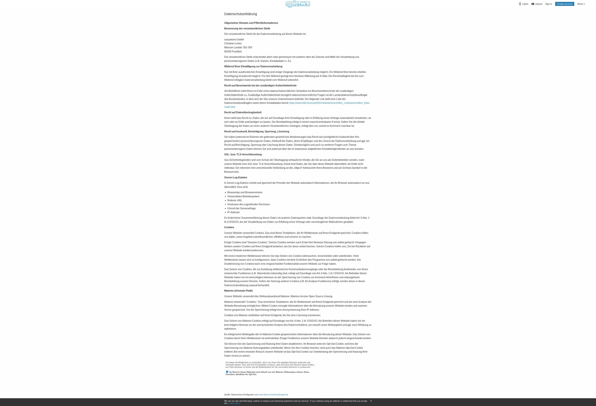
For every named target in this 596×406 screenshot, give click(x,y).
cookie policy (234, 403)
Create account (564, 4)
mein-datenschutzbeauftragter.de (273, 394)
